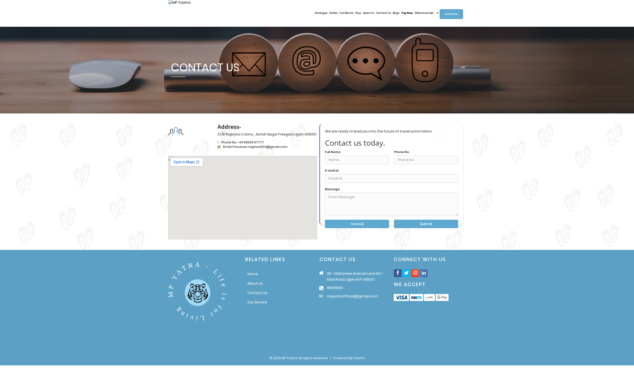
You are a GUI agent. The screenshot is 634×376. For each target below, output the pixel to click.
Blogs (396, 13)
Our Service (257, 302)
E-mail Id (332, 171)
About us (255, 283)
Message (332, 189)
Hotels (333, 13)
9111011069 (335, 287)
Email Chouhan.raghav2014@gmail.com (255, 147)
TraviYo (359, 358)
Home (252, 273)
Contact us (257, 292)
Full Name (332, 152)
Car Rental (346, 13)
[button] (427, 13)
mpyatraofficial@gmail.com (352, 296)
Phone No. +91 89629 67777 (242, 142)
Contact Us (383, 13)
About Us (368, 13)
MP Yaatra (289, 358)
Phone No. (402, 152)
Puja (358, 13)
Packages (321, 13)
